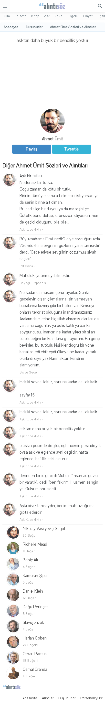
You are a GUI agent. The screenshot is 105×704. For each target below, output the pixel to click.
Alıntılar (47, 698)
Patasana (26, 266)
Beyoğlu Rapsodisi (33, 283)
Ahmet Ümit (52, 139)
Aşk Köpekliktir (30, 229)
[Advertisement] (52, 77)
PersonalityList (91, 698)
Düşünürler (66, 698)
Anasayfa (29, 698)
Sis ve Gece (28, 372)
